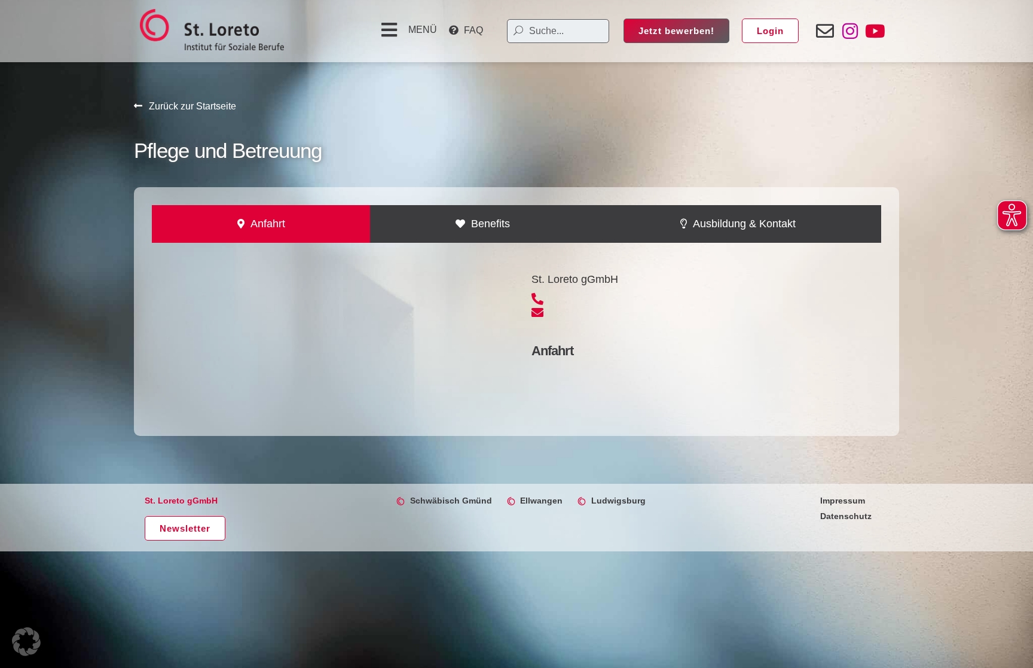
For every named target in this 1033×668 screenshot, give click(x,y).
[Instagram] (850, 31)
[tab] (261, 224)
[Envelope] (825, 31)
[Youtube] (875, 31)
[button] (407, 30)
